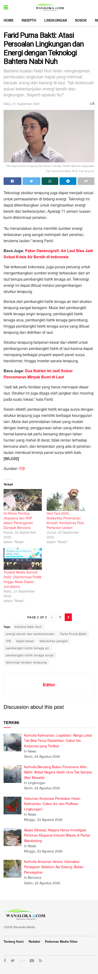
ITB (21, 468)
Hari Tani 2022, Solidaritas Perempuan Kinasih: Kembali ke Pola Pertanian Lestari (65, 520)
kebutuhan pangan (54, 641)
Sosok (81, 20)
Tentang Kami (14, 941)
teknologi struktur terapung (26, 662)
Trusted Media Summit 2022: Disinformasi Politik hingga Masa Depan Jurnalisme (22, 579)
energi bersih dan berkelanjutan (30, 634)
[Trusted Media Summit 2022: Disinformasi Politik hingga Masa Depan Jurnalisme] (23, 559)
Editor (49, 685)
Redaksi (34, 941)
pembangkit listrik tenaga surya (30, 655)
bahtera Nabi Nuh (28, 627)
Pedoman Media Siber (61, 941)
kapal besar (25, 641)
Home (9, 20)
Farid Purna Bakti (73, 634)
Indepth (29, 20)
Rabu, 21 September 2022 (21, 103)
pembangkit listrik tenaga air (27, 648)
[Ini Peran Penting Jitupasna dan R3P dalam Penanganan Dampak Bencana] (23, 500)
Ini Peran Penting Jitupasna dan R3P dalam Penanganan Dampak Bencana (18, 520)
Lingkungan (55, 20)
